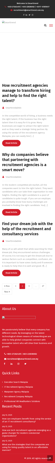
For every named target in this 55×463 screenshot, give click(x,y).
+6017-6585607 (43, 7)
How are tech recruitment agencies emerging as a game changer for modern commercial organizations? (26, 433)
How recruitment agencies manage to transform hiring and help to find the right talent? (26, 93)
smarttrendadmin (13, 108)
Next (6, 292)
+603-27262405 (13, 7)
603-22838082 (30, 354)
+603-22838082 (28, 7)
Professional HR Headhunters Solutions (22, 401)
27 (43, 286)
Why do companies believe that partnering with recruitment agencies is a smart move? (25, 162)
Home (18, 60)
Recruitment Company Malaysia (18, 396)
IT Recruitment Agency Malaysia (18, 387)
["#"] (26, 15)
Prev (8, 286)
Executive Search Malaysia (16, 382)
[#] (11, 363)
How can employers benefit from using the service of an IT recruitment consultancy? (26, 420)
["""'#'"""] (4, 363)
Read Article (11, 143)
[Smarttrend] (9, 22)
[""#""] (23, 15)
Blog (28, 60)
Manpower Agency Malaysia (16, 392)
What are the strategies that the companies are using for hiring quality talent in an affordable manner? (25, 447)
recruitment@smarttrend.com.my (28, 10)
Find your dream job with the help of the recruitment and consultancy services (27, 229)
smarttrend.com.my (14, 458)
